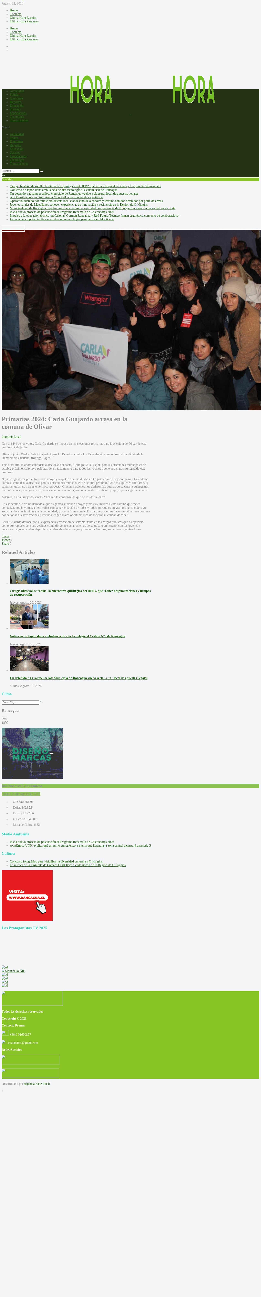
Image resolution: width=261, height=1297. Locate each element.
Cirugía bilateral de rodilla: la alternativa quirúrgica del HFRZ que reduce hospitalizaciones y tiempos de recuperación (85, 186)
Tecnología (17, 116)
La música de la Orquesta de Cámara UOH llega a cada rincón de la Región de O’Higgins (68, 865)
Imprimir (7, 436)
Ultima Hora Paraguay (24, 21)
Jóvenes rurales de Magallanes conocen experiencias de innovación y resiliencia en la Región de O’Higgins (79, 204)
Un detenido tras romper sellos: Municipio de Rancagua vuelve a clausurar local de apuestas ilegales (74, 193)
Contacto (15, 14)
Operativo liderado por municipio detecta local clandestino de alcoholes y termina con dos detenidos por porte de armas (86, 201)
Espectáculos (18, 113)
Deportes (15, 102)
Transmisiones (19, 120)
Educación (16, 105)
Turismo (15, 109)
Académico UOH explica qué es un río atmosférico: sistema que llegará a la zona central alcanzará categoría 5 (80, 845)
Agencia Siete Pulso (37, 1083)
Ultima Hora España (23, 17)
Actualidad (17, 91)
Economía (16, 98)
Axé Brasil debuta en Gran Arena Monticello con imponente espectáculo (56, 197)
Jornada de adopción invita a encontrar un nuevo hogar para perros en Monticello (62, 219)
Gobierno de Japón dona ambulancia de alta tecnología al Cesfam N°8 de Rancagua (63, 190)
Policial (14, 94)
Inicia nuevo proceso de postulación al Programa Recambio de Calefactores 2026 (62, 212)
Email (17, 436)
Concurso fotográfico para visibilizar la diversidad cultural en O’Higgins (56, 861)
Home (14, 10)
